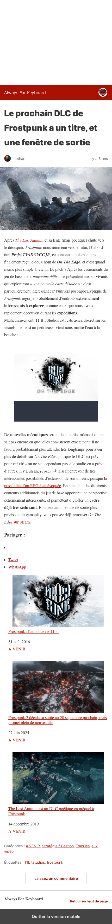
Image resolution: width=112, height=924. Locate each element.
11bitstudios (34, 862)
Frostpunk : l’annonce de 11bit (33, 631)
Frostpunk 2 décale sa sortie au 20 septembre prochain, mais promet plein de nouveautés (57, 720)
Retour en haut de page (89, 901)
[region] (56, 41)
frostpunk (55, 862)
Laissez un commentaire (56, 878)
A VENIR (17, 648)
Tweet (13, 559)
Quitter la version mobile (56, 916)
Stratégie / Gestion (58, 846)
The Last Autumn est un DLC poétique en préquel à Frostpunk (51, 811)
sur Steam (21, 522)
